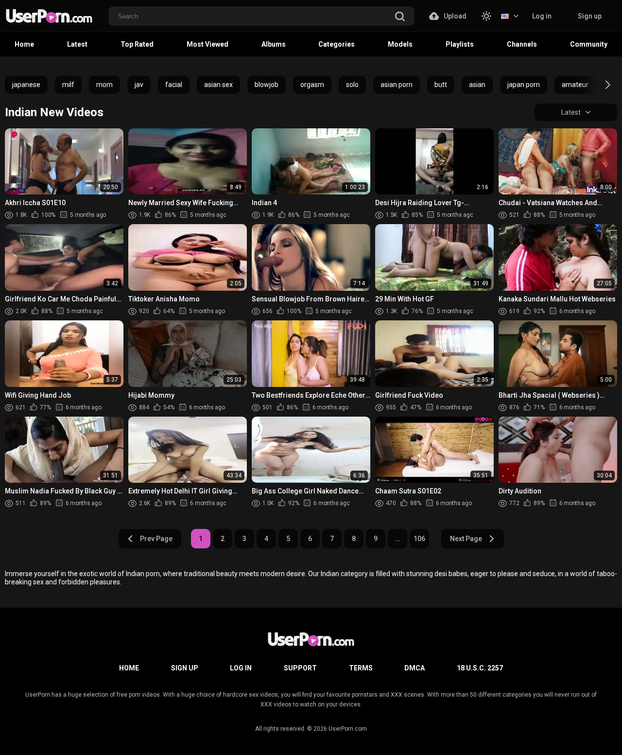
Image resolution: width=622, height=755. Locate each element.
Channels (522, 44)
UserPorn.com (347, 728)
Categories (336, 44)
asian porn (396, 84)
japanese (26, 84)
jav (139, 84)
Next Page (466, 539)
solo (352, 84)
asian (477, 84)
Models (400, 44)
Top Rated (137, 44)
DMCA (414, 668)
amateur (575, 84)
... (397, 539)
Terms (361, 668)
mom (104, 84)
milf (68, 84)
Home (24, 44)
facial (173, 84)
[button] (599, 84)
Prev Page (156, 539)
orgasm (312, 84)
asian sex (218, 84)
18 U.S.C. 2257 (480, 668)
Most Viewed (207, 44)
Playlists (460, 44)
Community (588, 44)
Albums (273, 44)
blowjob (266, 84)
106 (419, 539)
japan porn (523, 84)
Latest (77, 44)
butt (440, 84)
